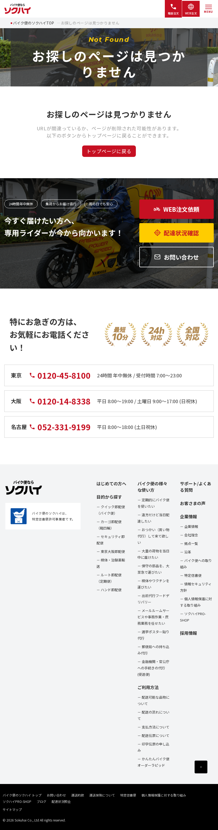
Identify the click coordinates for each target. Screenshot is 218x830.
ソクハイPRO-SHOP (17, 801)
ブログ (41, 801)
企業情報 (188, 516)
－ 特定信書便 (191, 575)
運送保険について (102, 795)
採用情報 (188, 633)
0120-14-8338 (64, 401)
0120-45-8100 (64, 375)
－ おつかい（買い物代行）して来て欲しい (153, 536)
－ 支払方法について (153, 726)
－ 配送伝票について (153, 735)
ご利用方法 (148, 687)
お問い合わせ (56, 795)
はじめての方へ (111, 483)
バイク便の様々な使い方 (152, 486)
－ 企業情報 (189, 526)
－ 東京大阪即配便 (111, 551)
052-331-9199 (64, 427)
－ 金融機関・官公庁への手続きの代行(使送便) (153, 668)
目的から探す (109, 497)
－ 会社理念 (189, 534)
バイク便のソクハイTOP (33, 23)
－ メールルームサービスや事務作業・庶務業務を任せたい (153, 617)
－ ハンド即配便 (109, 589)
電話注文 (173, 13)
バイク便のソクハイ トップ (22, 795)
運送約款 (77, 795)
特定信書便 (128, 795)
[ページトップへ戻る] (201, 767)
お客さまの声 (193, 503)
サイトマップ (12, 809)
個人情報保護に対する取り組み (163, 795)
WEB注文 (191, 13)
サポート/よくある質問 (195, 486)
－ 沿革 (185, 551)
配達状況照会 (61, 801)
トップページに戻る (109, 151)
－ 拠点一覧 (189, 543)
